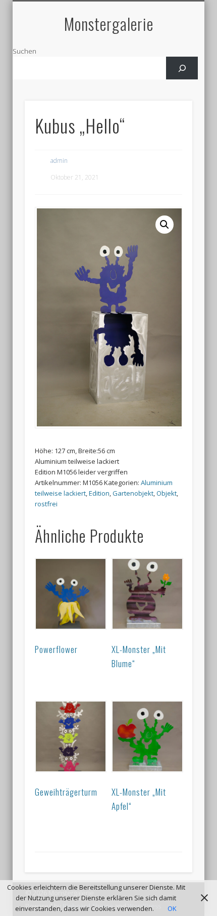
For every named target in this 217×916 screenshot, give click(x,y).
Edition (99, 493)
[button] (164, 224)
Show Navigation (167, 90)
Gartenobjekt (133, 493)
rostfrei (46, 503)
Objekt (166, 493)
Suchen (24, 51)
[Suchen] (182, 68)
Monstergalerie (108, 23)
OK (172, 908)
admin (59, 160)
